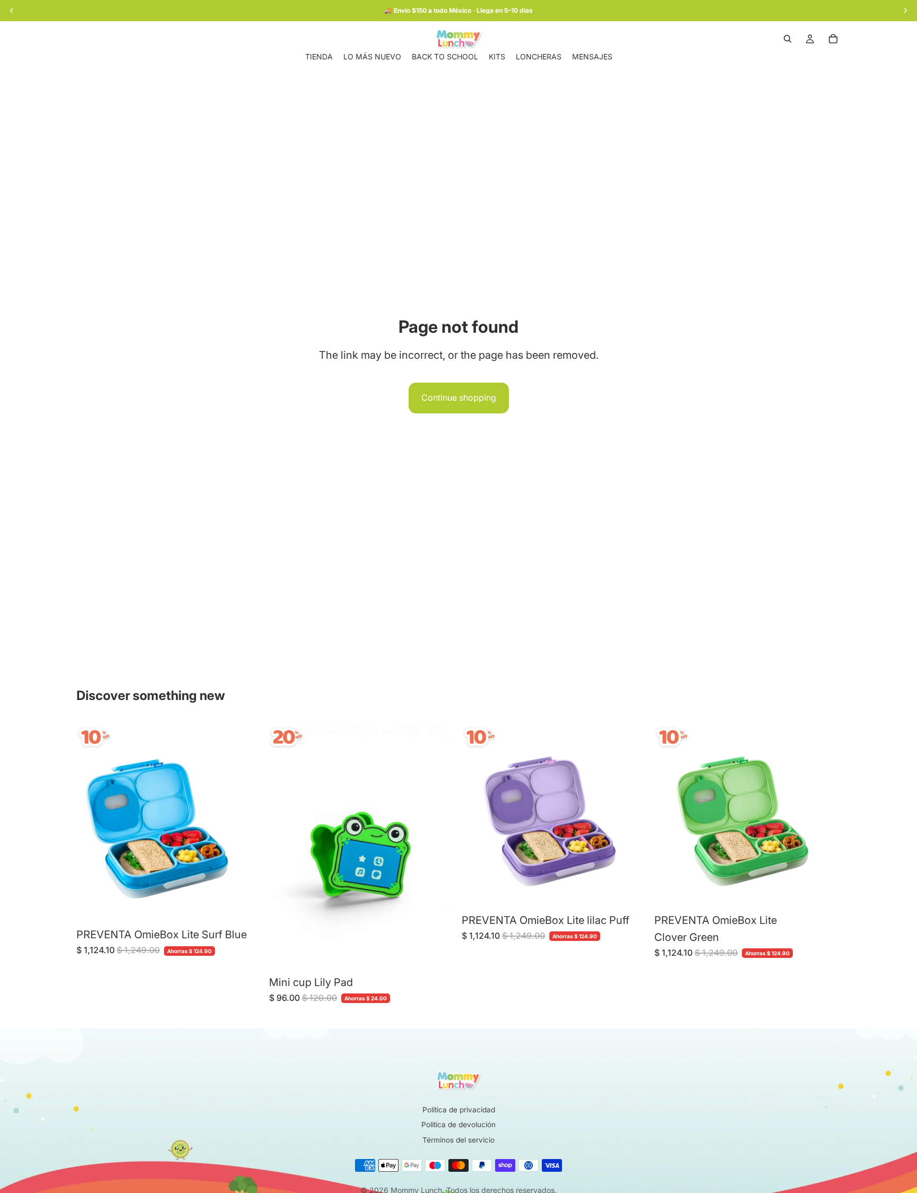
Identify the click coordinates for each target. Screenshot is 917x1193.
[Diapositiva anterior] (92, 821)
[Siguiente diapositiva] (247, 821)
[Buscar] (787, 38)
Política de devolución (458, 1124)
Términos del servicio (458, 1140)
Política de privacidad (458, 1109)
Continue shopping (458, 397)
